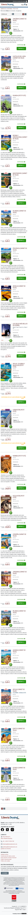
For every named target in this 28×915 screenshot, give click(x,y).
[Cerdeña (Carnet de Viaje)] (6, 541)
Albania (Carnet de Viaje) (19, 651)
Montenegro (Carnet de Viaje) (20, 174)
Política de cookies (5, 861)
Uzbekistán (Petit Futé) (18, 410)
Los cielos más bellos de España (20, 324)
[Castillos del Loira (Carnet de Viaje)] (6, 63)
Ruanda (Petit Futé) (19, 95)
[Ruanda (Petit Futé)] (6, 104)
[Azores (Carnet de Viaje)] (6, 775)
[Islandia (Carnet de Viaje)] (6, 218)
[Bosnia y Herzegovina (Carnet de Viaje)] (6, 143)
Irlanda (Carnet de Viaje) (19, 612)
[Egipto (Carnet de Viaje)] (6, 735)
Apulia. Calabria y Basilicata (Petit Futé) (19, 365)
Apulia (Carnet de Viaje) (19, 690)
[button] (22, 4)
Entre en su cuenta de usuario (19, 1)
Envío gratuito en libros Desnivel (8, 857)
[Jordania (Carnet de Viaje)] (6, 579)
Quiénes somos (4, 854)
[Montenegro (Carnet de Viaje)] (6, 180)
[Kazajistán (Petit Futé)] (6, 504)
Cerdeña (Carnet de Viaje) (19, 535)
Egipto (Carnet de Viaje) (19, 729)
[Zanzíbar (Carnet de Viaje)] (6, 26)
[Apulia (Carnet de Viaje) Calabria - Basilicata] (6, 696)
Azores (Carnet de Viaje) (19, 768)
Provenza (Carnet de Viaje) (20, 249)
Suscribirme (4, 873)
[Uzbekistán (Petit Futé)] (6, 418)
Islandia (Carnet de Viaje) (19, 212)
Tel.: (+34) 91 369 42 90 (8, 841)
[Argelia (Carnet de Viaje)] (6, 293)
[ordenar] (13, 14)
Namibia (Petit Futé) (19, 456)
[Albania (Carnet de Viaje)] (6, 657)
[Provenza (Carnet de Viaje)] (6, 255)
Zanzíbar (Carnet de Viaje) (19, 20)
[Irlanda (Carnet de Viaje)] (6, 618)
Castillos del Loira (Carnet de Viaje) (19, 57)
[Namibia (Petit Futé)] (6, 464)
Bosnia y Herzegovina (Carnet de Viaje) (20, 137)
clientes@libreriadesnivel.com (9, 844)
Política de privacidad (6, 859)
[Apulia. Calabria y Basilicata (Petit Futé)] (6, 372)
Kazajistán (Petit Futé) (18, 497)
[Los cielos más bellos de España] (6, 332)
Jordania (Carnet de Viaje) (20, 572)
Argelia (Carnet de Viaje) (19, 287)
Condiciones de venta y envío (8, 856)
